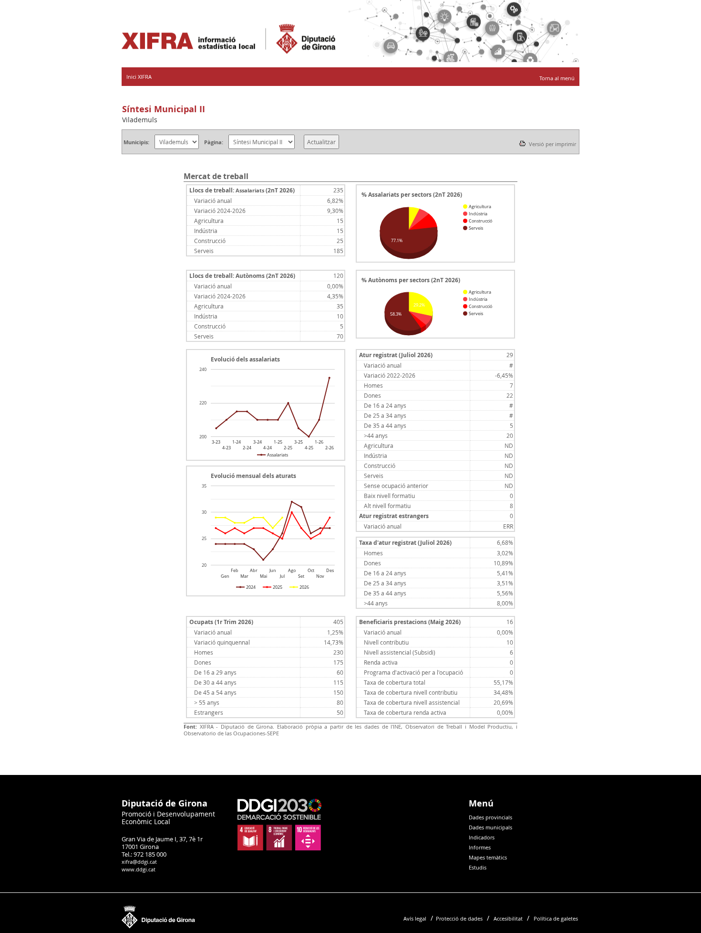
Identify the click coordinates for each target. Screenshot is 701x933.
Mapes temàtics (488, 857)
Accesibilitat (508, 918)
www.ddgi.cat (138, 869)
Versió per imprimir (551, 144)
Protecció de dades (459, 918)
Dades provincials (490, 817)
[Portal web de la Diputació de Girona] (159, 926)
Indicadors (482, 837)
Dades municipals (490, 827)
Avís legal (414, 918)
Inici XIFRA (139, 76)
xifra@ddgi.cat (139, 861)
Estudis (477, 867)
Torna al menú (557, 78)
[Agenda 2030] (279, 848)
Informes (480, 847)
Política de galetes (556, 918)
